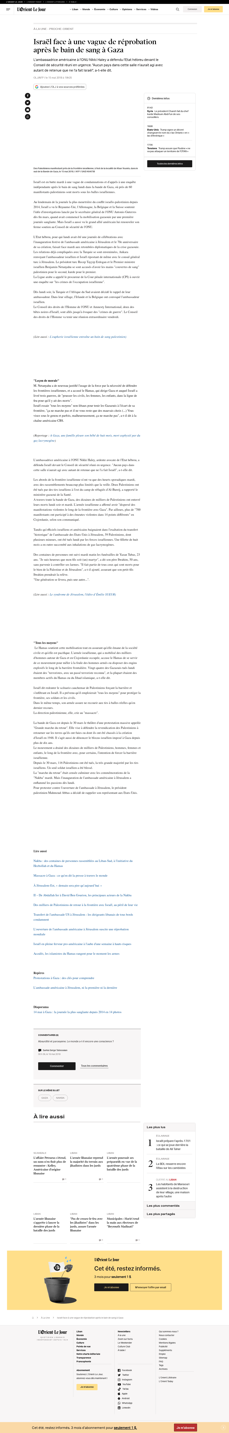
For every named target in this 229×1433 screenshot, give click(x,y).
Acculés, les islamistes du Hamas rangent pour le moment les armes (76, 953)
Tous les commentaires (94, 1065)
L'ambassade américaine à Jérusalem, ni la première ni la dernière (75, 987)
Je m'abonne (186, 1428)
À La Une (40, 28)
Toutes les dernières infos (170, 163)
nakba (60, 1097)
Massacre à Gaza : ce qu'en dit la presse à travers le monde (70, 875)
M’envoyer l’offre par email (150, 1287)
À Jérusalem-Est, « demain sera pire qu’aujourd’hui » (67, 885)
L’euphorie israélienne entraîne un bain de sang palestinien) (87, 337)
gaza (44, 1097)
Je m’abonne (111, 1287)
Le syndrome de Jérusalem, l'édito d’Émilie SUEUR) (83, 594)
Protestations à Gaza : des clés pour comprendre (63, 978)
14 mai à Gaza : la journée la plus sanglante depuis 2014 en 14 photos (77, 1012)
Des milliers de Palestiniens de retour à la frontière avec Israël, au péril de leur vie (85, 905)
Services (81, 1350)
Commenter (57, 1066)
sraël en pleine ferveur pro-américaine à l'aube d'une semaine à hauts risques (83, 944)
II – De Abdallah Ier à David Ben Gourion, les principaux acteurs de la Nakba (82, 895)
